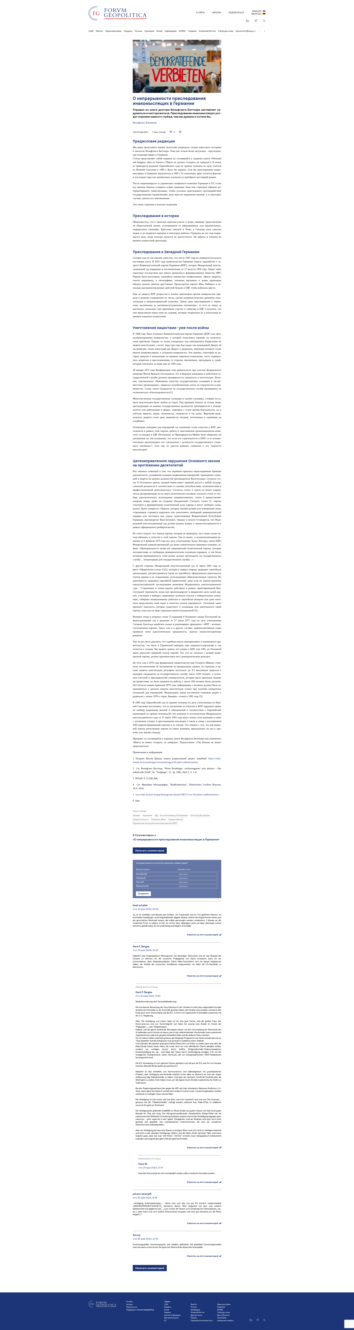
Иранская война (113, 31)
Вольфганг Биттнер (145, 122)
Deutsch (256, 14)
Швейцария (170, 31)
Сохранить (143, 893)
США (90, 31)
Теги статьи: (140, 811)
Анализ (136, 815)
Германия (149, 31)
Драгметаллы (196, 1315)
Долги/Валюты (223, 1315)
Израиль (128, 31)
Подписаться (236, 13)
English (256, 11)
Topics (167, 1302)
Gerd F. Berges (152, 987)
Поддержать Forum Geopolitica (140, 1310)
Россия (138, 31)
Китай (159, 31)
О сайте (200, 13)
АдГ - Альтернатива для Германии (171, 815)
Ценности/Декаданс (246, 31)
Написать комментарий (149, 850)
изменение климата (225, 1321)
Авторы (216, 13)
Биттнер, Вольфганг (200, 815)
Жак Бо (99, 31)
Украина (192, 31)
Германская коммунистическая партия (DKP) (155, 823)
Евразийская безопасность (202, 1321)
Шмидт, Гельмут (141, 819)
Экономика (221, 1318)
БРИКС (182, 31)
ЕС (165, 1321)
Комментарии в (143, 869)
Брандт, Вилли (175, 819)
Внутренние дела (171, 1318)
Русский (140, 882)
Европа (194, 1318)
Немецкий (140, 878)
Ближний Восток (207, 31)
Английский (141, 874)
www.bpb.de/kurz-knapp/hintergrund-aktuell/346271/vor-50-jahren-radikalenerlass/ (177, 794)
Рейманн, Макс (158, 819)
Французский (142, 886)
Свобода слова (225, 31)
